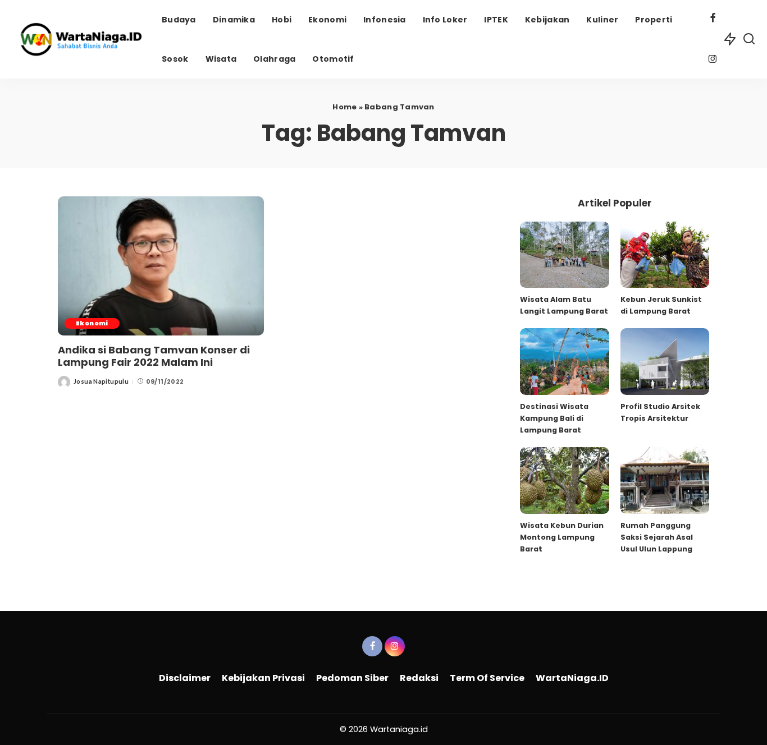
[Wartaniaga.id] (78, 39)
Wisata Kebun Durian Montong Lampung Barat (562, 537)
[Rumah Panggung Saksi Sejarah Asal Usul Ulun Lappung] (664, 480)
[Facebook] (713, 19)
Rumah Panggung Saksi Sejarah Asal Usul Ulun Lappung (656, 537)
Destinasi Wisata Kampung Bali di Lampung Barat (554, 418)
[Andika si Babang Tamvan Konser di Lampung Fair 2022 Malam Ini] (161, 265)
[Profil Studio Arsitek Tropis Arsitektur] (664, 361)
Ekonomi (92, 323)
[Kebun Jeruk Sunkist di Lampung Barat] (664, 255)
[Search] (749, 39)
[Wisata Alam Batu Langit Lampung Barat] (564, 255)
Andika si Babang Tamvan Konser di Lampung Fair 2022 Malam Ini (154, 356)
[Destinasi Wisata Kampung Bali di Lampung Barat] (564, 361)
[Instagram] (713, 60)
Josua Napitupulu (101, 381)
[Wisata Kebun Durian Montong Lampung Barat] (564, 480)
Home (344, 107)
